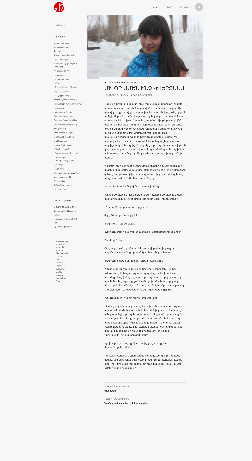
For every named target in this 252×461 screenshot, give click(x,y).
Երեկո (56, 215)
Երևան (59, 256)
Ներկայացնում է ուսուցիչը (66, 173)
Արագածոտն (62, 241)
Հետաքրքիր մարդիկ (63, 132)
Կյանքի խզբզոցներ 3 (64, 226)
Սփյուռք (59, 275)
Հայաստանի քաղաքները (65, 120)
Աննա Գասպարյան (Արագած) (137, 95)
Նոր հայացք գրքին (62, 177)
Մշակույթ (58, 164)
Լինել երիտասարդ (62, 95)
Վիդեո (156, 7)
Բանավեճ (58, 51)
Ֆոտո (169, 7)
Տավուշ (59, 281)
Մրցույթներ (59, 169)
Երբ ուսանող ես (61, 59)
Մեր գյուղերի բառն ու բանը (66, 153)
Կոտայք (59, 262)
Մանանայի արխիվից (64, 137)
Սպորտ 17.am (60, 189)
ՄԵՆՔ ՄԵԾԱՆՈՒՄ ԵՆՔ (65, 207)
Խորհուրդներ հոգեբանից (65, 99)
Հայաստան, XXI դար (63, 112)
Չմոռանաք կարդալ (63, 185)
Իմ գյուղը (58, 75)
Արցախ (59, 250)
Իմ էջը (57, 83)
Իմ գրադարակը (61, 79)
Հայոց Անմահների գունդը (65, 124)
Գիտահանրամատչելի (64, 55)
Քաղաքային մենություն (65, 211)
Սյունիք (59, 272)
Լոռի (58, 259)
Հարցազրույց (60, 128)
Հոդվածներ (185, 7)
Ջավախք (60, 269)
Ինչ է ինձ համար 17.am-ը (65, 87)
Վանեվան (117, 388)
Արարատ (60, 244)
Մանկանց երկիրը (62, 141)
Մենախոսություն (61, 149)
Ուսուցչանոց (59, 181)
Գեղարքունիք (62, 253)
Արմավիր (60, 247)
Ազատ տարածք (61, 43)
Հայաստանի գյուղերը (64, 116)
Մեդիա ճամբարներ (63, 145)
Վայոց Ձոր (61, 278)
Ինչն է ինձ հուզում (114, 82)
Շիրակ (59, 266)
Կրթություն (59, 108)
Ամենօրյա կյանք (61, 47)
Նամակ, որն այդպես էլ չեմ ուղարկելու (126, 401)
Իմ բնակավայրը (61, 71)
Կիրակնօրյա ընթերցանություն (68, 104)
